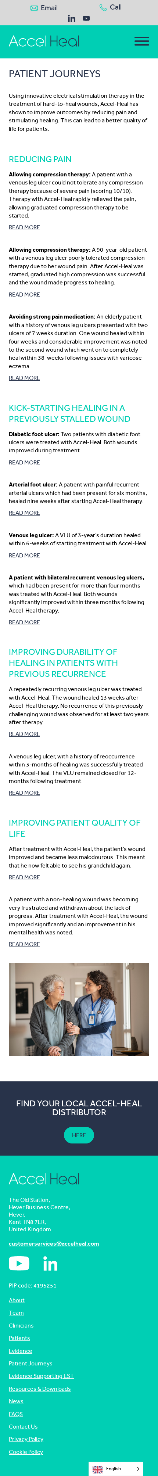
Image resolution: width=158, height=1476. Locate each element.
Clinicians (21, 1325)
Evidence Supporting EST (41, 1375)
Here (79, 1135)
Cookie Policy (26, 1451)
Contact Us (23, 1426)
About (17, 1300)
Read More (24, 227)
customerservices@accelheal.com (54, 1243)
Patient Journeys (31, 1363)
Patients (19, 1338)
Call (116, 7)
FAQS (16, 1414)
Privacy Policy (26, 1439)
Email (49, 8)
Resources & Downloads (40, 1388)
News (16, 1401)
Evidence (20, 1350)
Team (16, 1312)
